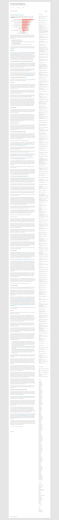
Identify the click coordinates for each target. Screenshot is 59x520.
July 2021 (40, 411)
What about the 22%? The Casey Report (43, 37)
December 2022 (40, 402)
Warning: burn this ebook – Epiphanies (43, 156)
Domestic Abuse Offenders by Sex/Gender (44, 99)
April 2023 (40, 399)
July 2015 (40, 471)
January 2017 (40, 458)
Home (11, 7)
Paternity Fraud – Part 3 (41, 341)
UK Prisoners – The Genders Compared (43, 347)
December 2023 (40, 396)
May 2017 (40, 454)
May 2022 (40, 406)
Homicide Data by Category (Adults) (43, 169)
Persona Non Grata (41, 258)
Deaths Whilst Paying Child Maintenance (43, 146)
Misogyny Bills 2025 (41, 44)
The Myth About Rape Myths (42, 118)
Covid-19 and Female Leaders (42, 148)
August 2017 (40, 451)
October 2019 (40, 428)
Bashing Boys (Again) (41, 25)
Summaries (40, 115)
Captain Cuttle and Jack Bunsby (42, 122)
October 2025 (40, 385)
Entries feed (40, 509)
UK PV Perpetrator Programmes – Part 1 (43, 259)
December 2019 (40, 426)
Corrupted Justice (41, 211)
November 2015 (41, 468)
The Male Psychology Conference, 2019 (43, 195)
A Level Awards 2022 (41, 88)
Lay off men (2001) (41, 355)
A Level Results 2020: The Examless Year (43, 152)
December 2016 (40, 459)
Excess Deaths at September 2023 (43, 68)
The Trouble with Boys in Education (43, 357)
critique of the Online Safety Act (30, 79)
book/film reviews (41, 484)
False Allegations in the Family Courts (43, 144)
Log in (39, 508)
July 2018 (40, 442)
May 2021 (40, 413)
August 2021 (40, 410)
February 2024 (40, 395)
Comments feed (41, 510)
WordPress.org (40, 511)
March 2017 (40, 456)
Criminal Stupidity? (41, 141)
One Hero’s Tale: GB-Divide (42, 89)
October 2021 (40, 408)
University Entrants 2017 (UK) (42, 241)
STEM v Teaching (41, 338)
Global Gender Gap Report (42, 351)
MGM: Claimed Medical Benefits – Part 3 (43, 269)
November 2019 (41, 427)
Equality (40, 488)
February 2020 (40, 424)
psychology (40, 499)
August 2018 (40, 441)
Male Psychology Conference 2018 (43, 228)
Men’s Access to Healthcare (42, 230)
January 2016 (40, 466)
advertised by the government (22, 252)
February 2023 (40, 401)
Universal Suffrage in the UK (42, 339)
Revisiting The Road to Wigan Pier (43, 273)
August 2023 (40, 398)
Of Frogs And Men (41, 227)
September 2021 (41, 409)
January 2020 (40, 425)
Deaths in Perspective (41, 129)
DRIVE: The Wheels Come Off (42, 154)
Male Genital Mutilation (41, 328)
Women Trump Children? (42, 202)
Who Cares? (40, 266)
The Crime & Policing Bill (13, 252)
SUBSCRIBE (23, 7)
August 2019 (40, 430)
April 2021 (40, 414)
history (39, 492)
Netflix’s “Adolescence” (41, 41)
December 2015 (40, 467)
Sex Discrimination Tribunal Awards (43, 184)
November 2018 (41, 438)
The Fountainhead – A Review (42, 139)
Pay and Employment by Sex (42, 301)
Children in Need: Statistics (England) (43, 173)
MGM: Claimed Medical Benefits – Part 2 (43, 271)
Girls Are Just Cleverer (41, 113)
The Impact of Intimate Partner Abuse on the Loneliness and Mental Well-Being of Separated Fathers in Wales (43, 31)
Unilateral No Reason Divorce (42, 205)
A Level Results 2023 (41, 74)
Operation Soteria (41, 83)
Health (39, 491)
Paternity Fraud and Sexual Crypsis (43, 281)
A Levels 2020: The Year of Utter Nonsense (44, 142)
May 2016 (40, 464)
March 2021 (40, 415)
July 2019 (40, 431)
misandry (17, 426)
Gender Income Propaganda (42, 353)
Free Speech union (12, 144)
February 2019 (40, 435)
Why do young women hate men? (22, 414)
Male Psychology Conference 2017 (43, 261)
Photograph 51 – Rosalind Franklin (43, 317)
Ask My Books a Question (42, 36)
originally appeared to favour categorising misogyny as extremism (21, 304)
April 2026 (40, 381)
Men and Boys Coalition (20, 144)
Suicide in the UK (41, 356)
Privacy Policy (18, 7)
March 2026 (40, 382)
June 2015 (40, 472)
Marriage (40, 298)
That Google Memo (41, 253)
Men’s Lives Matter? (41, 158)
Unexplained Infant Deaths (42, 289)
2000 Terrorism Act (13, 290)
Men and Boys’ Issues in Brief (44, 376)
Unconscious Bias (41, 263)
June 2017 (40, 453)
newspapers (40, 497)
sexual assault (40, 500)
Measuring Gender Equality (42, 175)
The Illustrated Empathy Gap (17, 4)
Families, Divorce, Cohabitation (42, 296)
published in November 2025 (20, 157)
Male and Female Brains (41, 310)
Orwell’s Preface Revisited (42, 349)
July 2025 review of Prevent (15, 333)
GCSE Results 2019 (41, 187)
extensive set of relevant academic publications (26, 396)
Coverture (40, 210)
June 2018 (40, 443)
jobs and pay (40, 493)
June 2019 (40, 432)
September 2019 (41, 429)
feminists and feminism (41, 489)
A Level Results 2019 (41, 186)
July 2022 (40, 405)
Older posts (12, 431)
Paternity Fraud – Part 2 (41, 343)
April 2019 (40, 433)
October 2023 (40, 397)
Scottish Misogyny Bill (23, 63)
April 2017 (40, 455)
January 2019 (40, 436)
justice (39, 494)
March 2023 (40, 400)
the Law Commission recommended (28, 52)
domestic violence (41, 486)
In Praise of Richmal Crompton (42, 294)
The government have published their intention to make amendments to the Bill (21, 259)
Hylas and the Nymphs (41, 238)
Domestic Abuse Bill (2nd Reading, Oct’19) (44, 180)
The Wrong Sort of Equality (42, 311)
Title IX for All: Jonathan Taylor (42, 45)
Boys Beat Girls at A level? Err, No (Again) (43, 34)
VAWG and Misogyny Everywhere (17, 14)
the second (24, 401)
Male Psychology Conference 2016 (43, 299)
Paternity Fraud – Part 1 (41, 345)
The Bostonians (40, 96)
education (40, 487)
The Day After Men (41, 329)
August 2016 (40, 461)
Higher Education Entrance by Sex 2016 (43, 264)
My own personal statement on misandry (15, 391)
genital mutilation (41, 490)
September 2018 (41, 440)
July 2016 (40, 462)
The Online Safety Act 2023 (42, 62)
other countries (40, 498)
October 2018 (40, 439)
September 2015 (41, 470)
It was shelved (33, 63)
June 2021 (40, 412)
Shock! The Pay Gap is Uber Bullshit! (43, 234)
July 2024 (40, 394)
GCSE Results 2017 (41, 252)
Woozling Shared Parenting (42, 212)
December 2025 (40, 384)
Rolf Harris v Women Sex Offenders (43, 313)
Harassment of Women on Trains (43, 321)
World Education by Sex (41, 240)
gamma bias (12, 424)
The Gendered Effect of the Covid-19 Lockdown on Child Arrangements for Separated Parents (43, 160)
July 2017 (40, 452)
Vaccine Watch (40, 93)
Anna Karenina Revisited (42, 182)
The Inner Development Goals (42, 70)
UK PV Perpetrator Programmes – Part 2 (43, 256)
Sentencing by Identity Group (42, 42)
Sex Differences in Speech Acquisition (43, 97)
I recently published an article (29, 74)
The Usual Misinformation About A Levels (44, 225)
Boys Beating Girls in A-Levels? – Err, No (43, 254)
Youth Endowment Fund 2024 (24, 33)
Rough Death (40, 208)
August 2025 (40, 386)
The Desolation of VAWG (42, 325)
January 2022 (40, 407)
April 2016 (40, 465)
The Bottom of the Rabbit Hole (42, 283)
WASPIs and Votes (41, 179)
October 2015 (40, 469)
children (40, 485)
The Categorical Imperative (42, 285)
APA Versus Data (41, 204)
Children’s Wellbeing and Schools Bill (43, 39)
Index (14, 7)
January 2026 (40, 383)
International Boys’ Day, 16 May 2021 (43, 120)
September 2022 (41, 404)
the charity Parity (26, 144)
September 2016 (41, 460)
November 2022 (41, 403)
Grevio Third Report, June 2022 (42, 91)
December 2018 (40, 437)
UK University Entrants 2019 (42, 150)
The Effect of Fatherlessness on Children (43, 216)
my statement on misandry (28, 155)
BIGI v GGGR (40, 207)
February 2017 (40, 457)
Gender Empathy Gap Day (42, 114)
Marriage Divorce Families (42, 495)
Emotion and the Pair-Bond (42, 287)
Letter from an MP (41, 291)
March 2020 (40, 423)
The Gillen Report (41, 209)
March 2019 (40, 434)
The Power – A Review (41, 239)
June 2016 (40, 463)
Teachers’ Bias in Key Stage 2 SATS (43, 236)
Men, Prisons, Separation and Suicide (43, 267)
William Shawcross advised (13, 313)
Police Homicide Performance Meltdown (43, 171)
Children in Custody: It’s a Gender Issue (43, 177)
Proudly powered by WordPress (13, 516)
